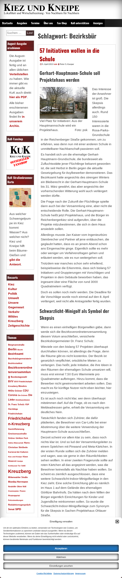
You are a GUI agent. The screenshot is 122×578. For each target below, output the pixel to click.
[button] (117, 521)
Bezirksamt (15, 353)
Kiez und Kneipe (15, 457)
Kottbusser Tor (14, 466)
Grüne (11, 438)
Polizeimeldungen (15, 500)
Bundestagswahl (19, 377)
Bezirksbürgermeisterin (19, 359)
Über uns (48, 23)
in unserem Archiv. (17, 121)
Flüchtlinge (13, 409)
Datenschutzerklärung (64, 573)
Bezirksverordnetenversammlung (20, 372)
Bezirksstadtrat (15, 363)
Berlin (12, 349)
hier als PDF (18, 97)
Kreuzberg (19, 471)
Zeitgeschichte (19, 325)
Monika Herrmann (18, 481)
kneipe (20, 461)
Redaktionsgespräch (19, 505)
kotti (23, 466)
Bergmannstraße (16, 345)
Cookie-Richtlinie (44, 573)
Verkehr (13, 312)
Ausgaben (22, 23)
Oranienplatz (13, 491)
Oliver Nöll (21, 486)
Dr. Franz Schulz (16, 404)
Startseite (7, 23)
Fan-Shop (62, 23)
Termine (35, 23)
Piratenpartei (14, 496)
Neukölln (12, 486)
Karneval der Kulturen (18, 452)
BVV (11, 381)
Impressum (80, 573)
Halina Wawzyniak (15, 443)
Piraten (23, 491)
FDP (27, 404)
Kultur (12, 289)
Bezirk (20, 350)
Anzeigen (98, 23)
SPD (18, 509)
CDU (26, 390)
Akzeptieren (61, 548)
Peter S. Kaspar (67, 64)
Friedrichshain (15, 413)
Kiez (11, 284)
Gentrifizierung (16, 429)
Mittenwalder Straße (18, 477)
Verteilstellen (18, 74)
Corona (12, 395)
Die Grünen (22, 395)
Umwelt (13, 298)
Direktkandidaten (23, 400)
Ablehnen (61, 557)
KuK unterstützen (80, 23)
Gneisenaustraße (17, 433)
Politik (12, 293)
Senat (11, 509)
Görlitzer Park (22, 438)
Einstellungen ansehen (61, 565)
